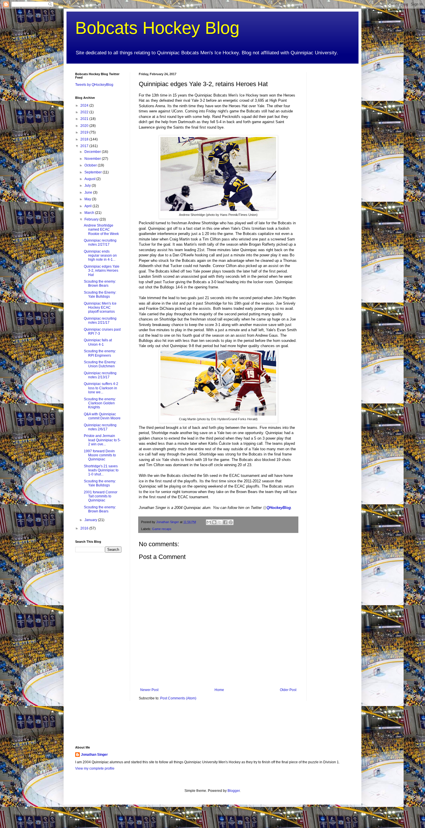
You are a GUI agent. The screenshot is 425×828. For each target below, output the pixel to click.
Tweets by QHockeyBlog (94, 85)
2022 (84, 112)
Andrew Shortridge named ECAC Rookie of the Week (101, 229)
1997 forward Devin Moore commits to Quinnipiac (100, 455)
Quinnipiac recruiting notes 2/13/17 (100, 375)
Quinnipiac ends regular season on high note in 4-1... (100, 255)
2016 (84, 528)
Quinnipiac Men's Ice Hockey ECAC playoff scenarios (100, 307)
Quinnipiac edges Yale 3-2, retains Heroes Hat (101, 270)
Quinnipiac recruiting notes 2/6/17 (100, 427)
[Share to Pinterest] (231, 522)
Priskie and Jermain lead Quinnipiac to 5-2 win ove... (102, 440)
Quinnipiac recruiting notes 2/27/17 (100, 242)
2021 (84, 119)
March (89, 213)
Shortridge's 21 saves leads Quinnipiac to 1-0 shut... (101, 470)
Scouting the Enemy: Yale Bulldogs (100, 294)
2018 (84, 139)
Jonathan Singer (94, 755)
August (90, 179)
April (88, 206)
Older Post (288, 690)
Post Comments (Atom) (178, 698)
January (91, 520)
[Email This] (209, 522)
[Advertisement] (332, 159)
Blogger (234, 791)
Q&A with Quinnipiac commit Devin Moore (102, 416)
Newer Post (149, 690)
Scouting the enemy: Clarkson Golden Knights (100, 403)
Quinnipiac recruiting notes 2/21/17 (100, 320)
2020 (84, 126)
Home (219, 690)
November (93, 159)
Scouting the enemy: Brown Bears (100, 283)
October (91, 165)
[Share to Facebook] (225, 522)
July (88, 186)
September (93, 172)
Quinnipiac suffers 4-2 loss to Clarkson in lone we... (101, 388)
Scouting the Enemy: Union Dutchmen (100, 364)
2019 (84, 132)
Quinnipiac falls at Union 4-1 (98, 342)
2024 (84, 105)
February (91, 219)
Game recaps (161, 529)
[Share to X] (220, 522)
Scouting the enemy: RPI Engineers (100, 353)
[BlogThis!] (214, 522)
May (88, 199)
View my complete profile (94, 768)
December (93, 152)
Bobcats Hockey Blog (157, 28)
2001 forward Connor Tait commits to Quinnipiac (100, 496)
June (88, 192)
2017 (84, 146)
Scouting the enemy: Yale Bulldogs (100, 483)
